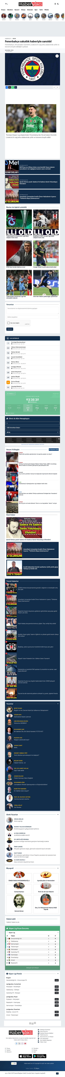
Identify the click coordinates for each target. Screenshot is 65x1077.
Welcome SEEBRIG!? (20, 723)
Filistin (46, 10)
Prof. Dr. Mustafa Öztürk (22, 797)
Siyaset (17, 10)
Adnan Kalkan (18, 776)
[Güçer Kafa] (9, 715)
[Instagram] (22, 1043)
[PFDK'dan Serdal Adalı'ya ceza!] (19, 253)
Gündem (10, 10)
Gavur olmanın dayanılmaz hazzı (24, 862)
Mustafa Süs (18, 737)
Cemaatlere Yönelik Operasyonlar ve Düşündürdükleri (30, 784)
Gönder (9, 329)
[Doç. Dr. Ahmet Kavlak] (9, 769)
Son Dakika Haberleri (46, 1040)
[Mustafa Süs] (9, 738)
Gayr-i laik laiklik (19, 770)
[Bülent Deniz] (9, 761)
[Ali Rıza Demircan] (9, 834)
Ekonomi (30, 10)
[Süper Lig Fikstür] (58, 973)
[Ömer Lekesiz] (9, 847)
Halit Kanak (18, 853)
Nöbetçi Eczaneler (45, 1029)
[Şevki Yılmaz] (9, 709)
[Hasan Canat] (9, 746)
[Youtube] (25, 1043)
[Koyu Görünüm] (58, 4)
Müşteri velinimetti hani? (21, 740)
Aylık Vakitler (11, 413)
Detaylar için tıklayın (32, 968)
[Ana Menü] (55, 4)
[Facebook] (16, 1043)
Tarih (41, 10)
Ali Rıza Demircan (19, 833)
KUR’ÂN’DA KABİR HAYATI (22, 835)
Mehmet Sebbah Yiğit (20, 753)
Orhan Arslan (18, 819)
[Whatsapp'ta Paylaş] (12, 87)
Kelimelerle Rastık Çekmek (22, 717)
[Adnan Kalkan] (9, 777)
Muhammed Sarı (19, 729)
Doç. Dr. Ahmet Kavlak (21, 768)
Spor (36, 10)
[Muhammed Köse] (9, 783)
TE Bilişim (36, 1068)
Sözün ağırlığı (18, 821)
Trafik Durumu (44, 1035)
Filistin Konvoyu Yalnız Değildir (23, 778)
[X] (19, 1043)
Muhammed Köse (19, 782)
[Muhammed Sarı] (9, 730)
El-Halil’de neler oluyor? (21, 791)
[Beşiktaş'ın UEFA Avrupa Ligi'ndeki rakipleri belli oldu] (46, 222)
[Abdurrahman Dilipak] (9, 722)
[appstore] (25, 1056)
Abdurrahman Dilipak (21, 721)
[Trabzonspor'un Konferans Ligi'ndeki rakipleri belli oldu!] (19, 222)
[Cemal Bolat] (9, 806)
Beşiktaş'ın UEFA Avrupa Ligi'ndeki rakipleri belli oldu (43, 236)
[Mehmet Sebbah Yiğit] (9, 754)
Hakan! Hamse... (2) (20, 763)
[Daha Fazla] (15, 87)
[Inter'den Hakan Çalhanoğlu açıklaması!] (46, 282)
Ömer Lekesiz (18, 846)
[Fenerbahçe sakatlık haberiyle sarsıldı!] (32, 69)
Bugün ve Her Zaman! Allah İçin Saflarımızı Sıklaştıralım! (31, 710)
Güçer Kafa (17, 714)
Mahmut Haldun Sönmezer (22, 826)
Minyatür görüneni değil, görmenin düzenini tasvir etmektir (32, 849)
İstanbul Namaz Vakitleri (46, 1033)
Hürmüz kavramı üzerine (21, 799)
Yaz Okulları (17, 807)
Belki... (16, 747)
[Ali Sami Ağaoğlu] (9, 860)
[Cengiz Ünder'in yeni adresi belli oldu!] (46, 253)
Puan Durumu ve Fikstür (46, 1036)
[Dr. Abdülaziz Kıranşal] (9, 840)
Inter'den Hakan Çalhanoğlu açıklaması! (45, 296)
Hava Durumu (44, 1031)
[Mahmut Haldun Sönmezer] (9, 827)
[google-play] (40, 1056)
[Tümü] (58, 703)
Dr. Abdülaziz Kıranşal (21, 839)
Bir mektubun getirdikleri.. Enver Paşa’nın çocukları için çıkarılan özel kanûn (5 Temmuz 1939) (35, 856)
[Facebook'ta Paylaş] (7, 87)
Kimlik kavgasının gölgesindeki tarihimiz (26, 829)
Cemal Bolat (18, 805)
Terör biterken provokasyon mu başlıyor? (26, 755)
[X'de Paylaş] (9, 87)
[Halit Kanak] (9, 855)
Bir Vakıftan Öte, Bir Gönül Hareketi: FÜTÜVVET (28, 731)
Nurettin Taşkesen (20, 788)
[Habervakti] (30, 4)
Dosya (3, 10)
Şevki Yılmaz (18, 708)
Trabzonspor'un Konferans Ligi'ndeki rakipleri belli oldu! (17, 236)
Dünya (23, 10)
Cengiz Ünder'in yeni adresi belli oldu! (44, 267)
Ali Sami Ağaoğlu (19, 860)
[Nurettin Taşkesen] (9, 790)
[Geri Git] (6, 4)
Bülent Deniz (18, 760)
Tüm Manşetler (44, 1038)
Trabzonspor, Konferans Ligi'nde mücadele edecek (16, 297)
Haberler (8, 38)
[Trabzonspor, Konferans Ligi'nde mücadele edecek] (19, 282)
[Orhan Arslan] (9, 820)
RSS (14, 1063)
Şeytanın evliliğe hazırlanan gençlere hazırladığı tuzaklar (31, 841)
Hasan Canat (18, 745)
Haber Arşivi (43, 1042)
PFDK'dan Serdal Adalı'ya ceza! (15, 267)
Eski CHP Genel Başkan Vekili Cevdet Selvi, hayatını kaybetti (26, 1073)
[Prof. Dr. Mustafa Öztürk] (9, 798)
